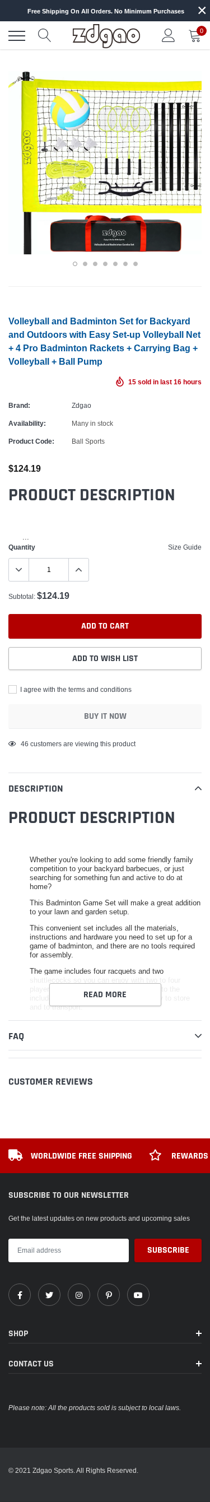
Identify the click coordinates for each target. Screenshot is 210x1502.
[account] (168, 35)
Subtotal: (21, 596)
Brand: (19, 405)
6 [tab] (125, 264)
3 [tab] (95, 264)
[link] (19, 1295)
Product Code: (31, 441)
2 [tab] (85, 264)
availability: (27, 423)
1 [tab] (75, 264)
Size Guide (185, 547)
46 (25, 744)
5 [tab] (115, 264)
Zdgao (81, 405)
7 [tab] (135, 264)
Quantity (21, 547)
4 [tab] (105, 264)
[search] (45, 36)
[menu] (16, 35)
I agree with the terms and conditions (75, 689)
